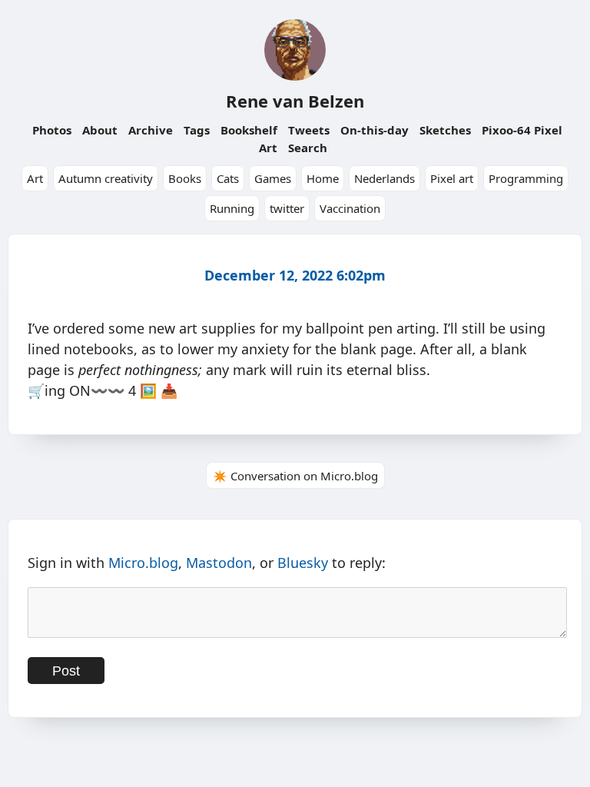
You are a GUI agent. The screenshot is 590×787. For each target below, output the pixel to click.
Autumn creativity (105, 178)
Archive (150, 130)
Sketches (445, 130)
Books (184, 178)
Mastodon (219, 562)
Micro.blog (143, 562)
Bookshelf (248, 130)
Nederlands (384, 178)
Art (35, 178)
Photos (51, 130)
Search (307, 147)
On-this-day (374, 130)
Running (232, 208)
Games (272, 178)
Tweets (309, 130)
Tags (197, 130)
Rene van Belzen (295, 100)
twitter (287, 208)
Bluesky (302, 562)
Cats (228, 178)
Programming (526, 178)
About (100, 130)
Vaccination (350, 208)
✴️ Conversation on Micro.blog (295, 475)
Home (323, 178)
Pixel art (451, 178)
